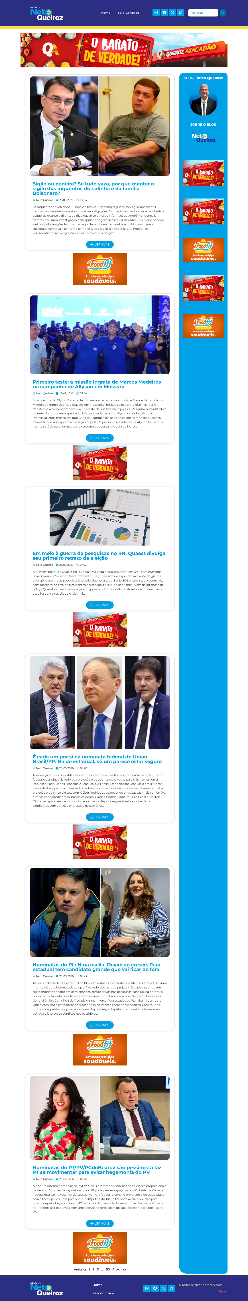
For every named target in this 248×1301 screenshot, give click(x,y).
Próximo (119, 1269)
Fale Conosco (128, 13)
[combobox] (203, 13)
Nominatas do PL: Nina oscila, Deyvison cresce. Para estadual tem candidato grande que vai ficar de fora (96, 967)
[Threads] (180, 12)
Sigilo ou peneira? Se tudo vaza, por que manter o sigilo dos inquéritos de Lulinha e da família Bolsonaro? (93, 188)
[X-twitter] (172, 12)
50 (108, 1269)
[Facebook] (164, 12)
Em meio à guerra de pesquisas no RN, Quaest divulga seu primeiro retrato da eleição (99, 555)
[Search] (223, 13)
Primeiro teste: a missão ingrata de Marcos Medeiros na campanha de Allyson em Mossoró (97, 384)
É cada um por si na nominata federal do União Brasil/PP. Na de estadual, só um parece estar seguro (97, 759)
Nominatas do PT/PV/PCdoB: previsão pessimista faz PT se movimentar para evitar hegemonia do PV (97, 1170)
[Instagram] (156, 12)
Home (106, 13)
